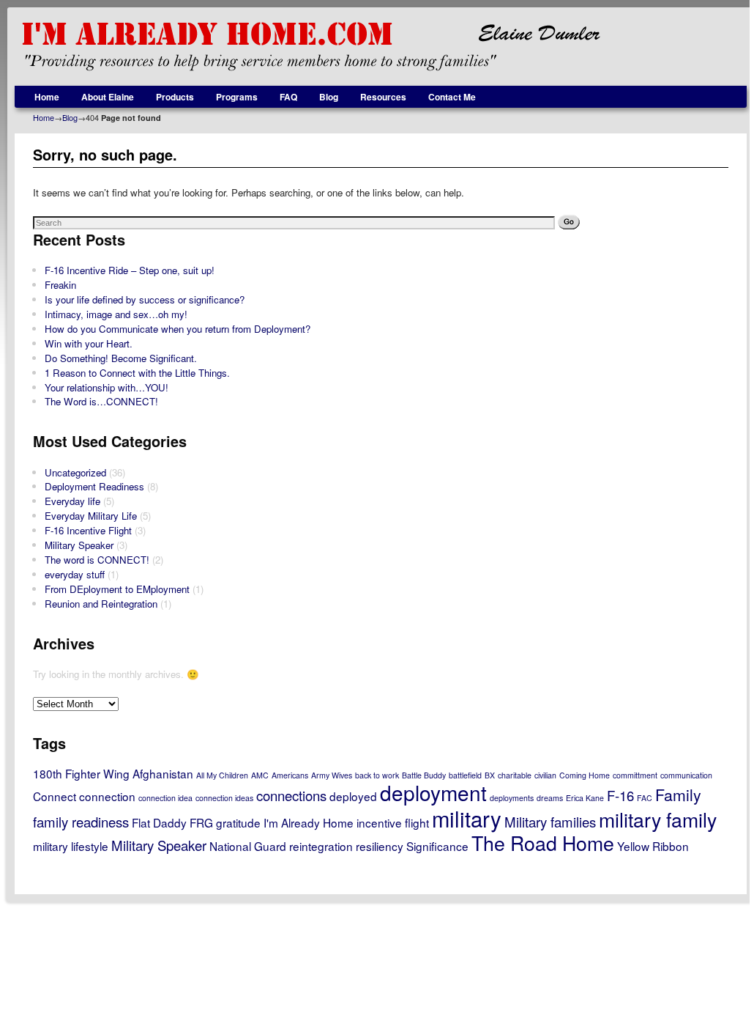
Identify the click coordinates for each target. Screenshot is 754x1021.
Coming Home (584, 775)
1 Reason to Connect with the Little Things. (137, 373)
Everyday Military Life (91, 516)
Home (46, 96)
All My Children (222, 775)
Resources (383, 96)
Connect (54, 796)
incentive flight (393, 822)
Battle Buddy (424, 775)
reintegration (321, 846)
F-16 (620, 795)
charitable (514, 775)
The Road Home (542, 842)
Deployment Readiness (94, 486)
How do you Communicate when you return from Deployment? (177, 329)
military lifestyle (70, 846)
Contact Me (452, 96)
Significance (437, 846)
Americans (290, 775)
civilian (545, 775)
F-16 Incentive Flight (88, 530)
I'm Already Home (309, 822)
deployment (433, 792)
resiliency (379, 846)
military (466, 818)
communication (686, 775)
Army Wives (331, 775)
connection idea (165, 797)
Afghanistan (162, 773)
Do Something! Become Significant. (121, 358)
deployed (353, 796)
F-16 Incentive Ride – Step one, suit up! (129, 270)
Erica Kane (585, 797)
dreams (550, 797)
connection (107, 796)
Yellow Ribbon (653, 846)
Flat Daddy (159, 822)
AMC (260, 775)
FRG (201, 822)
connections (291, 795)
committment (635, 775)
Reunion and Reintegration (101, 604)
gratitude (238, 822)
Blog (328, 96)
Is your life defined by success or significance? (145, 299)
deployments (512, 797)
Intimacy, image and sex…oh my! (116, 314)
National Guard (247, 846)
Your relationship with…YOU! (106, 387)
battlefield (465, 775)
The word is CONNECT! (97, 560)
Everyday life (72, 501)
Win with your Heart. (88, 343)
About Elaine (107, 96)
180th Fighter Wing (81, 773)
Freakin (60, 285)
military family (658, 819)
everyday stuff (75, 574)
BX (490, 775)
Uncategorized (75, 472)
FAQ (288, 96)
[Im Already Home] (380, 46)
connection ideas (224, 797)
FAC (644, 797)
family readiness (81, 821)
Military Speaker (79, 545)
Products (175, 96)
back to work (377, 775)
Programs (237, 96)
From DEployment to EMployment (117, 589)
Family (678, 795)
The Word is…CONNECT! (101, 401)
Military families (550, 821)
